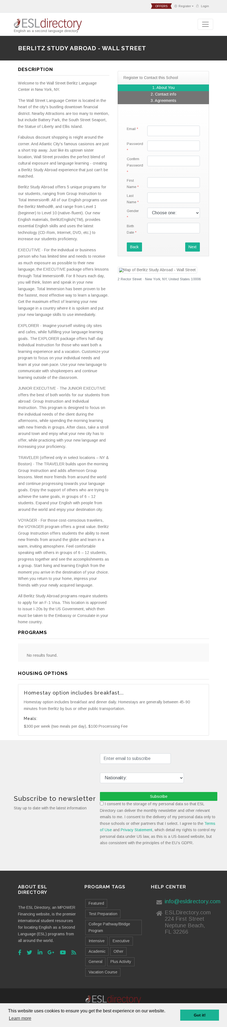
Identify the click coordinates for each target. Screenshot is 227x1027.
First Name (131, 183)
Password (135, 144)
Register (185, 6)
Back (134, 247)
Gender (133, 211)
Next (193, 247)
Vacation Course (103, 972)
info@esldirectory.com (192, 901)
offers (161, 6)
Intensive (97, 941)
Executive (121, 941)
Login (204, 6)
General (95, 961)
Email (131, 129)
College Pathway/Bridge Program (109, 927)
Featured (96, 903)
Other (118, 951)
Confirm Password (135, 162)
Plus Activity (120, 961)
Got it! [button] (200, 1015)
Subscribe (158, 796)
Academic (97, 951)
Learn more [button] (20, 1018)
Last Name (131, 199)
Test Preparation (103, 914)
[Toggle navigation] (205, 24)
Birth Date (130, 229)
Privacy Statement (136, 830)
